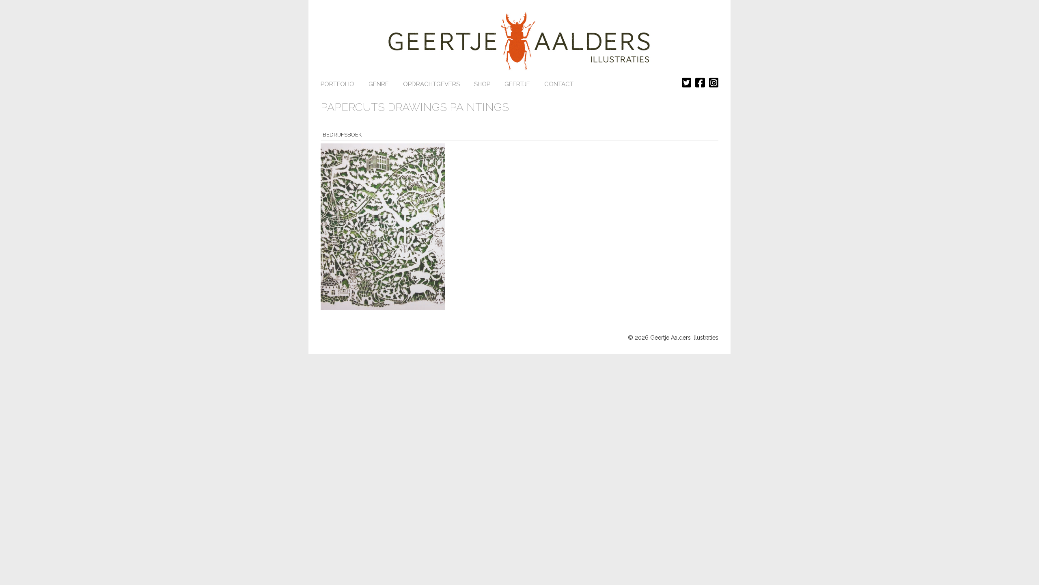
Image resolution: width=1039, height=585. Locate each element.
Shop (482, 84)
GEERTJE (517, 84)
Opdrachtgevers (431, 84)
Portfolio (337, 84)
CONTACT (558, 84)
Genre (379, 84)
